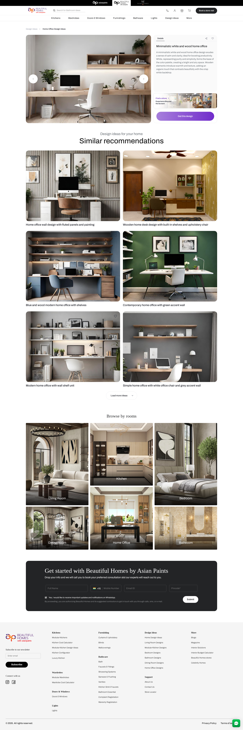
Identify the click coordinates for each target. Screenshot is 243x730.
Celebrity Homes (198, 663)
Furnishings (119, 18)
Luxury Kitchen (58, 658)
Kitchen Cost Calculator (62, 643)
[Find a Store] (182, 10)
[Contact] (167, 10)
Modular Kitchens (59, 638)
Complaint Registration (108, 697)
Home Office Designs (154, 668)
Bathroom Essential (107, 692)
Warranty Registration (107, 702)
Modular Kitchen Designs (155, 648)
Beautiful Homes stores (201, 658)
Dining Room (57, 542)
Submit (190, 599)
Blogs (193, 638)
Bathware (138, 18)
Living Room (57, 498)
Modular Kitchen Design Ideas (65, 648)
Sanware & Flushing (107, 677)
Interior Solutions (198, 648)
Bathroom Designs (153, 658)
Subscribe (16, 664)
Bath (100, 662)
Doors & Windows (96, 18)
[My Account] (174, 10)
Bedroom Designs (152, 653)
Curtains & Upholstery (107, 638)
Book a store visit (206, 11)
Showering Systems (107, 672)
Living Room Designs (154, 643)
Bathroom (186, 542)
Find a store (161, 98)
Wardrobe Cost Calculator (63, 682)
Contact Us (149, 687)
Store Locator (150, 692)
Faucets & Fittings (106, 667)
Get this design (185, 116)
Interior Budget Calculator (202, 653)
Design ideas (172, 18)
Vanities (101, 682)
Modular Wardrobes (60, 677)
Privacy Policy (209, 723)
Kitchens (55, 18)
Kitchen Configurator (61, 653)
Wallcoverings (104, 648)
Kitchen (121, 478)
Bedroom (185, 498)
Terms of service (229, 723)
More (189, 18)
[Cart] (189, 10)
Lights (154, 18)
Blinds (101, 643)
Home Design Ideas (153, 638)
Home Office (121, 542)
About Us (149, 682)
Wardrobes (73, 18)
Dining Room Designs (154, 663)
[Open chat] (236, 723)
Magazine (195, 643)
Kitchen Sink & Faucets (108, 687)
